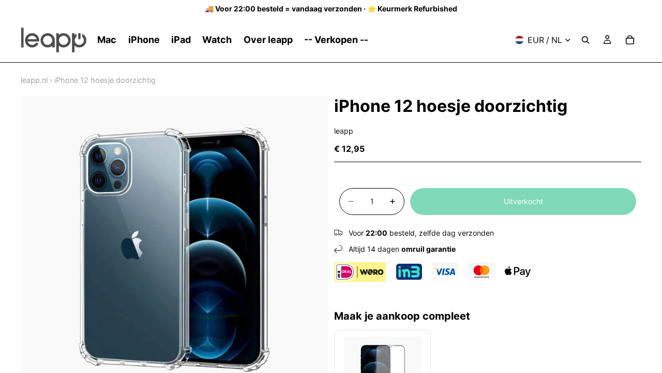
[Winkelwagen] (630, 39)
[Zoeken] (585, 39)
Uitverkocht (523, 201)
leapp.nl (34, 80)
